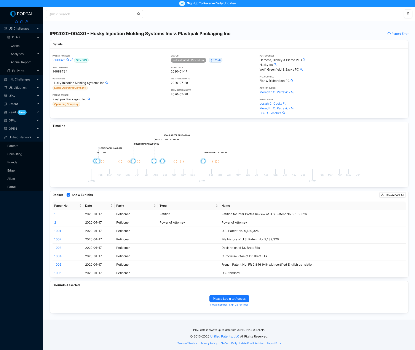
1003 (58, 247)
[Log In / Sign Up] (26, 21)
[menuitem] (21, 28)
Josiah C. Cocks (271, 103)
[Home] (16, 21)
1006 (58, 273)
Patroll (11, 187)
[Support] (21, 21)
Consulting (14, 154)
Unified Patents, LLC (224, 336)
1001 (57, 231)
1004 (58, 256)
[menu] (21, 78)
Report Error (400, 33)
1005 (58, 264)
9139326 (59, 60)
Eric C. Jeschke (270, 113)
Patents (12, 146)
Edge (11, 170)
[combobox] (92, 14)
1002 (57, 239)
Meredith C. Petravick (275, 92)
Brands (12, 162)
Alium (11, 178)
